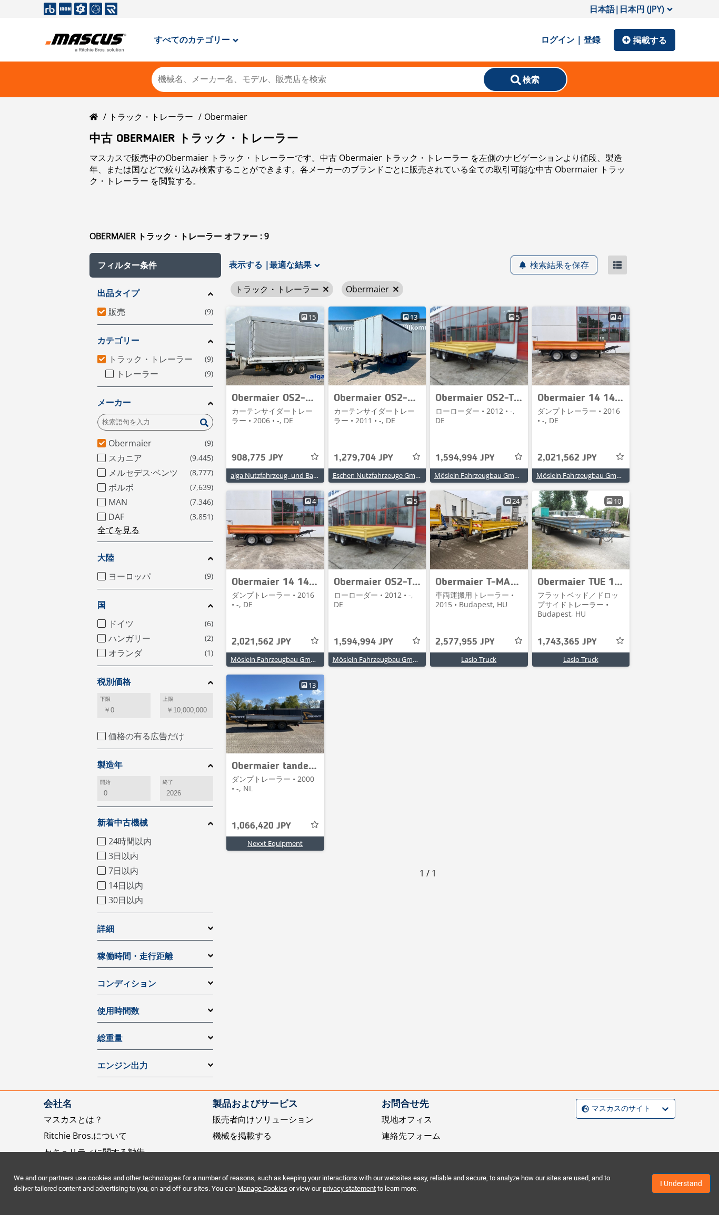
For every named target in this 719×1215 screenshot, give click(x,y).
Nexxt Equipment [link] (275, 843)
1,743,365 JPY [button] (567, 642)
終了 (168, 782)
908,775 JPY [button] (257, 458)
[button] (155, 265)
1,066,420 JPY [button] (261, 826)
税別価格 (114, 681)
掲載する (650, 40)
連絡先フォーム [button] (411, 1135)
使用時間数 (118, 1010)
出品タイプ (118, 293)
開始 (105, 782)
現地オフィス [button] (407, 1119)
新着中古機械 (122, 822)
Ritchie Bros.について (85, 1135)
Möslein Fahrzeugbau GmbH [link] (479, 475)
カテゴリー (118, 340)
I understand (681, 1183)
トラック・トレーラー (151, 116)
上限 (168, 699)
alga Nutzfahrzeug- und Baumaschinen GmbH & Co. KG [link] (316, 475)
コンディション (126, 983)
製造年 (110, 764)
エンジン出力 (122, 1065)
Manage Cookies (262, 1188)
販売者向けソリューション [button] (263, 1119)
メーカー (114, 402)
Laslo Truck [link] (478, 659)
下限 (105, 699)
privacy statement (349, 1188)
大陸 (105, 557)
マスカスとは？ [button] (73, 1119)
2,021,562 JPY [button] (567, 458)
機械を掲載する (242, 1135)
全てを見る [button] (118, 530)
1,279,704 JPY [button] (363, 458)
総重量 (110, 1038)
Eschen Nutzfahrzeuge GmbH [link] (379, 475)
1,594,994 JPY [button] (465, 458)
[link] (275, 346)
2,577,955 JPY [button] (465, 642)
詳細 (105, 928)
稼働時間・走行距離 (135, 956)
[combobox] (583, 1108)
